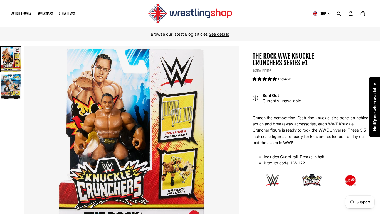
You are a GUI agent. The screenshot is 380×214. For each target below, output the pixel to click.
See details (219, 34)
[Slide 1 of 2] (11, 59)
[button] (265, 78)
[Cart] (363, 14)
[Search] (339, 14)
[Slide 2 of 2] (11, 86)
